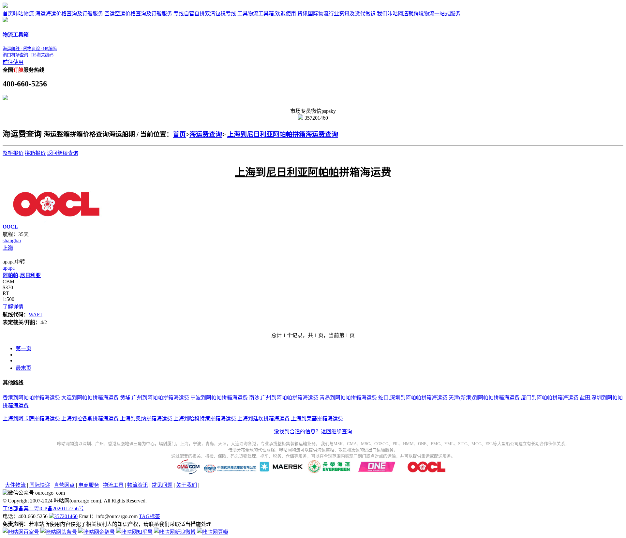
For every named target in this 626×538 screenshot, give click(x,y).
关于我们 (186, 485)
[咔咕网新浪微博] (175, 532)
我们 (418, 13)
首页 (18, 13)
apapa (9, 268)
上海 (8, 248)
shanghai (12, 240)
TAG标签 (149, 516)
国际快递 (39, 485)
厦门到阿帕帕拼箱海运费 (549, 397)
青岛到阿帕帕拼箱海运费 (347, 397)
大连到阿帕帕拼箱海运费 (89, 397)
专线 (204, 13)
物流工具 (113, 485)
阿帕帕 (10, 275)
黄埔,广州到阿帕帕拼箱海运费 (154, 397)
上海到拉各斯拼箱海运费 (89, 418)
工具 (266, 13)
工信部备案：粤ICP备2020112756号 (43, 508)
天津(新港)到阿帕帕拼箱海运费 (483, 397)
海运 (69, 13)
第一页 (23, 348)
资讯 (336, 13)
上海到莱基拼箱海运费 (316, 418)
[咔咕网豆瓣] (212, 532)
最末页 (23, 368)
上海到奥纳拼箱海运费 (145, 418)
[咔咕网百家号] (21, 532)
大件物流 (15, 485)
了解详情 (13, 306)
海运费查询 (205, 134)
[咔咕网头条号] (58, 532)
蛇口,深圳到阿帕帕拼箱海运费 (412, 397)
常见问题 (162, 485)
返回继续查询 (62, 153)
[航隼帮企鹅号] (96, 532)
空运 (138, 13)
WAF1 (35, 314)
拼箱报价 (35, 153)
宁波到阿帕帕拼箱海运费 (218, 397)
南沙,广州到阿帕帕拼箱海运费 (283, 397)
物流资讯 (137, 485)
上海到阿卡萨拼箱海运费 (31, 418)
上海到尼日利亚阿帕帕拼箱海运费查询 (282, 134)
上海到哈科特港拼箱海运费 (204, 418)
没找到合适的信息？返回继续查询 (313, 431)
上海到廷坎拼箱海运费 (263, 418)
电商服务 (88, 485)
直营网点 (64, 485)
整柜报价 (13, 153)
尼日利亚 (30, 275)
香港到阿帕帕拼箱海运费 (31, 397)
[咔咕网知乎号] (134, 532)
